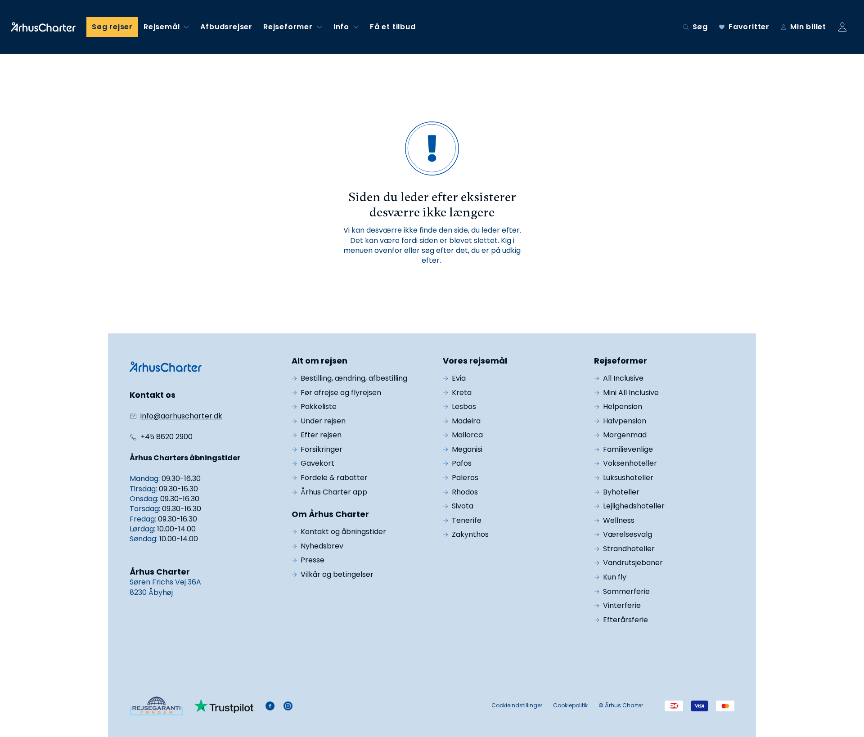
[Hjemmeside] (43, 27)
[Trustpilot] (224, 706)
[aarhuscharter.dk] (166, 366)
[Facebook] (270, 706)
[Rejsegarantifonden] (156, 705)
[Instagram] (288, 706)
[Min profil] (842, 27)
